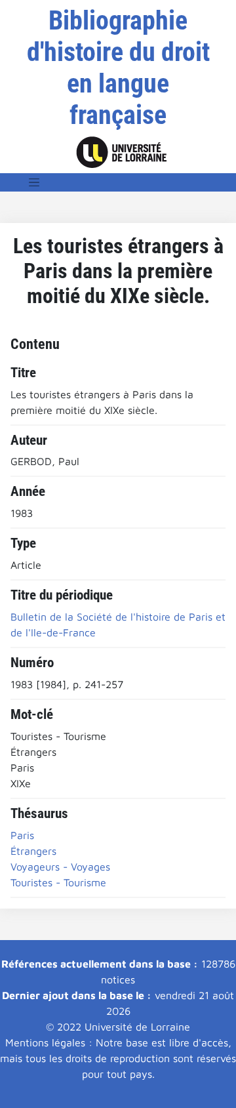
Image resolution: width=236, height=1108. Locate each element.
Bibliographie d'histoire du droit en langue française (118, 68)
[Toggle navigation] (34, 182)
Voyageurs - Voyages (60, 866)
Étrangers (33, 851)
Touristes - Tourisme (58, 882)
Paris (22, 835)
